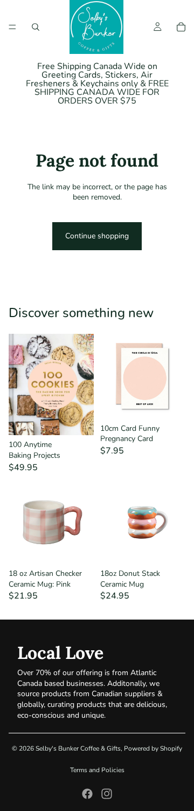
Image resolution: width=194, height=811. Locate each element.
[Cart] (181, 27)
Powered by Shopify (153, 748)
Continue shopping (97, 236)
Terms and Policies (97, 770)
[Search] (35, 27)
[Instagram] (106, 793)
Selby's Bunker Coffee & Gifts (78, 748)
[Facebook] (87, 793)
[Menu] (12, 27)
